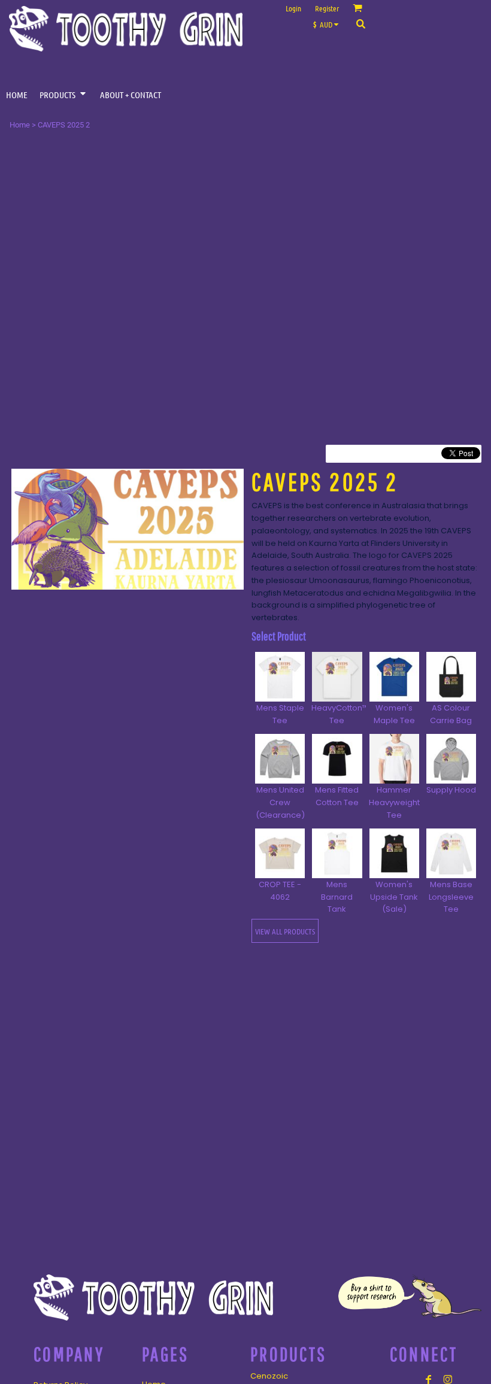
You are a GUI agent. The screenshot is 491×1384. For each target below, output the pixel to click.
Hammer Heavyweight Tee (394, 802)
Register (327, 8)
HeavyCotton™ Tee (339, 714)
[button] (328, 23)
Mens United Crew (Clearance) (280, 802)
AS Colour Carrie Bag (451, 714)
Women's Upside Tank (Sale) (394, 897)
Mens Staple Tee (280, 714)
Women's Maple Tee (394, 714)
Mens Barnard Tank (337, 897)
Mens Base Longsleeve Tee (451, 897)
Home (20, 124)
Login (293, 8)
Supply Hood (451, 790)
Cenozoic (269, 1376)
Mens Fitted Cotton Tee (337, 796)
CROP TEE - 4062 (280, 891)
